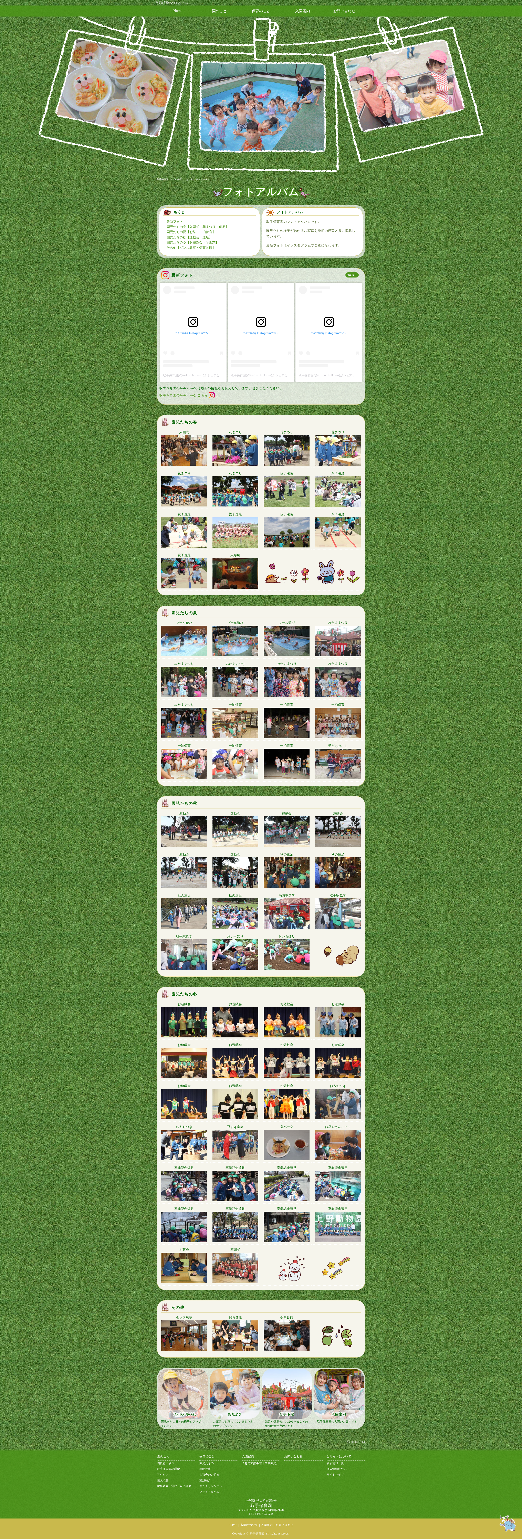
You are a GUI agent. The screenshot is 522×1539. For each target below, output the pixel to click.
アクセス (162, 1474)
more (351, 274)
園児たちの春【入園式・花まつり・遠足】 (198, 227)
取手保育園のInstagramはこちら (183, 395)
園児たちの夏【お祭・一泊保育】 (191, 232)
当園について (249, 1525)
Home (177, 11)
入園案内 (302, 11)
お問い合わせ (344, 11)
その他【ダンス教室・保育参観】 (191, 247)
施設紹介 (205, 1480)
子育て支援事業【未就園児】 (260, 1463)
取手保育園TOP (165, 179)
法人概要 (162, 1480)
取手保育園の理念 (168, 1468)
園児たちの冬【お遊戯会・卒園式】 (193, 242)
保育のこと (261, 11)
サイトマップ (335, 1474)
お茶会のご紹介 (209, 1474)
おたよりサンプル (210, 1486)
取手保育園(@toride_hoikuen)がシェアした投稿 (196, 375)
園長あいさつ (165, 1463)
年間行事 (205, 1468)
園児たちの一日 (209, 1463)
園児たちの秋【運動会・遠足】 (189, 237)
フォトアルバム (209, 1491)
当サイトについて (339, 1456)
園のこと (219, 11)
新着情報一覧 (335, 1463)
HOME (233, 1525)
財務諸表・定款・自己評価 (174, 1486)
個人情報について (338, 1468)
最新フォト (175, 221)
